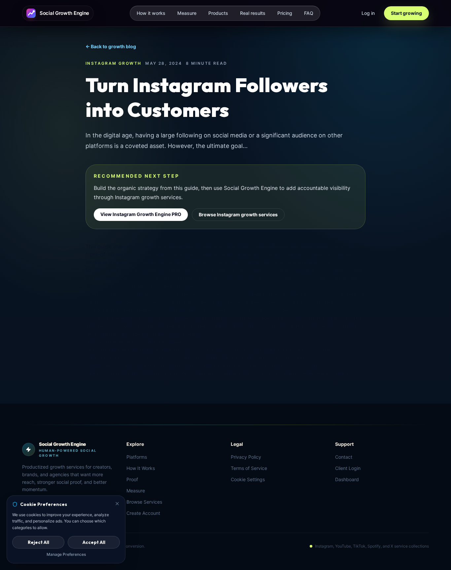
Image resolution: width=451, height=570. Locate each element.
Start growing (406, 13)
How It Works (140, 468)
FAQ (308, 13)
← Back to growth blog (111, 46)
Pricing (284, 13)
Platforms (136, 457)
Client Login (348, 468)
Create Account (143, 513)
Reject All (38, 542)
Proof (132, 479)
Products (218, 13)
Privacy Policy (246, 457)
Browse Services (144, 502)
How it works (151, 13)
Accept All (94, 542)
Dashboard (347, 479)
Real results (252, 13)
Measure (186, 13)
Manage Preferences (66, 554)
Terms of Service (249, 468)
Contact (343, 457)
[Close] (117, 503)
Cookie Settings (248, 479)
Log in (368, 13)
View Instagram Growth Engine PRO (140, 214)
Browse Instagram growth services (238, 214)
